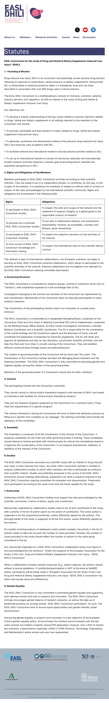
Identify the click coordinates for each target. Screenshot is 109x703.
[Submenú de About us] (15, 37)
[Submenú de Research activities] (58, 37)
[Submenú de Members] (31, 37)
